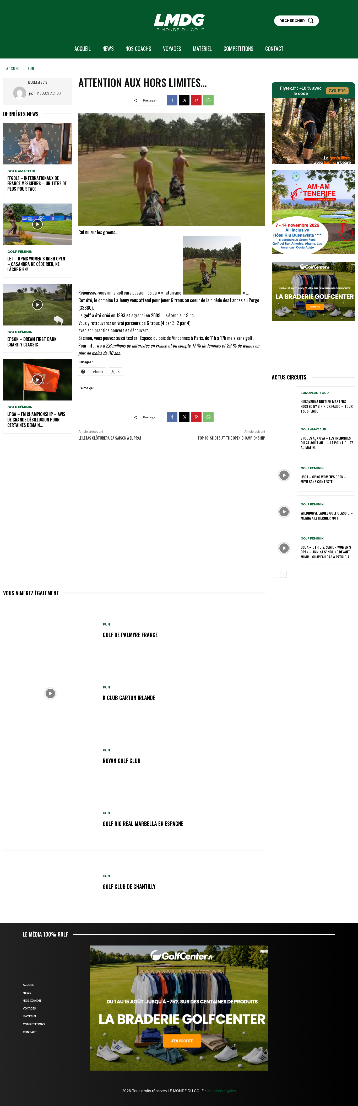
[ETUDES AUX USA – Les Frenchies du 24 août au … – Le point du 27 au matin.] (284, 439)
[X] (184, 100)
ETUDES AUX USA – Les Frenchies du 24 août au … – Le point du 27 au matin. (327, 442)
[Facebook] (172, 100)
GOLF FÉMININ (19, 251)
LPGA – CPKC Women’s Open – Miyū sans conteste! (323, 479)
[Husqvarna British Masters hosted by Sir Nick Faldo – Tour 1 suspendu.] (284, 402)
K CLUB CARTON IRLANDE (129, 698)
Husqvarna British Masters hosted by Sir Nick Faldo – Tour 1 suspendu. (327, 406)
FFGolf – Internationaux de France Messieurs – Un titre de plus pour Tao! (37, 183)
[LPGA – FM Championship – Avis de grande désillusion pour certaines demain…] (37, 379)
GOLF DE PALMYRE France (130, 635)
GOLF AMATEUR (21, 171)
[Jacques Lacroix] (21, 93)
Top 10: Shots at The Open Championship (231, 438)
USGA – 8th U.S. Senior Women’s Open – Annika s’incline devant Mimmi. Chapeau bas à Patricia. (326, 551)
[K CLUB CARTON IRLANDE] (50, 693)
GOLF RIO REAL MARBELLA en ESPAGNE (143, 823)
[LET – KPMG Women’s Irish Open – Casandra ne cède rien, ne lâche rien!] (37, 224)
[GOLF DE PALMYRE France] (50, 630)
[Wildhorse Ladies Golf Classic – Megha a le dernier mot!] (284, 511)
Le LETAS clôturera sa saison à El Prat (110, 438)
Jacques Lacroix (49, 93)
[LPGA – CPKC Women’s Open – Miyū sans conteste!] (284, 475)
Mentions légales (221, 1090)
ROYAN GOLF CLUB (121, 761)
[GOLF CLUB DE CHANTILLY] (50, 882)
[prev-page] (275, 574)
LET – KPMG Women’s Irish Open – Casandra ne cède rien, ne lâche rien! (36, 264)
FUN (31, 68)
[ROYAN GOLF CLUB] (50, 756)
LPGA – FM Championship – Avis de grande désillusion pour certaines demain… (36, 419)
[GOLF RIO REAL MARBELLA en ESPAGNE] (50, 819)
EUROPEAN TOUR (315, 393)
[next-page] (283, 574)
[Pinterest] (196, 100)
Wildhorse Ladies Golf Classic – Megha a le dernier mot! (327, 515)
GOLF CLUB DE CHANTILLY (129, 886)
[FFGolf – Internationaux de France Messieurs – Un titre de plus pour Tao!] (37, 143)
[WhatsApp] (208, 100)
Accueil (13, 68)
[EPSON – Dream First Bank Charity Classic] (37, 304)
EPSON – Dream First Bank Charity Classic (32, 342)
